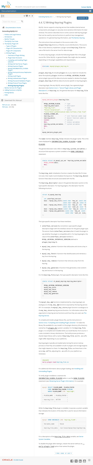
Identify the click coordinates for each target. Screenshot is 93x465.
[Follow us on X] (76, 462)
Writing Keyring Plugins (16, 86)
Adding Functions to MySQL (13, 90)
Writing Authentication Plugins (17, 78)
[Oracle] (7, 460)
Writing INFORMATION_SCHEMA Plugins (18, 69)
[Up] (29, 16)
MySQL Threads (10, 39)
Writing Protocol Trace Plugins (17, 83)
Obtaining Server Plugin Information (61, 381)
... (54, 17)
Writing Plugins (11, 53)
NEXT (69, 453)
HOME (62, 453)
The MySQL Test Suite (11, 41)
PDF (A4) (5, 107)
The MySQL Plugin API (11, 44)
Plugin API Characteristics (14, 48)
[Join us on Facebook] (72, 462)
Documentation (9, 11)
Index (6, 95)
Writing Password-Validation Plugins (19, 81)
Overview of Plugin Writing (16, 55)
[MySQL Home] (6, 4)
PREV (58, 453)
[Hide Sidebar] (2, 16)
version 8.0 (81, 18)
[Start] (27, 16)
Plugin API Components (13, 51)
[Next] (32, 16)
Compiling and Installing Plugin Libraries (17, 61)
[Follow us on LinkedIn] (80, 462)
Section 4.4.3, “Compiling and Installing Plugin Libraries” (57, 323)
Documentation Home (13, 27)
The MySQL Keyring (77, 38)
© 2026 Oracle (18, 460)
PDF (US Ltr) (6, 105)
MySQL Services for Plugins (13, 88)
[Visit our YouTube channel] (84, 462)
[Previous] (24, 16)
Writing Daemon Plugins (15, 66)
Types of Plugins (11, 46)
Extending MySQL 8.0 (45, 17)
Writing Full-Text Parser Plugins (17, 64)
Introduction (8, 37)
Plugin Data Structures (15, 58)
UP (65, 453)
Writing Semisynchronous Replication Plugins (19, 73)
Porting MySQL (9, 93)
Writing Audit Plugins (14, 76)
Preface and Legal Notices (13, 35)
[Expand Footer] (89, 460)
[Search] (22, 21)
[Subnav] (3, 44)
